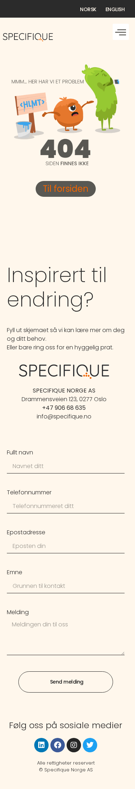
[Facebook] (57, 745)
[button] (121, 32)
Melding (18, 612)
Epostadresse (26, 533)
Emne (14, 573)
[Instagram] (74, 745)
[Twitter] (90, 745)
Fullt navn (20, 453)
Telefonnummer (29, 493)
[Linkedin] (41, 745)
